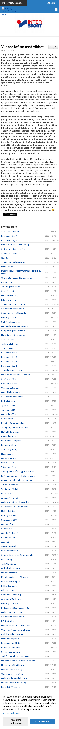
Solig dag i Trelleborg (11, 595)
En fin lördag (7, 559)
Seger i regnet (7, 291)
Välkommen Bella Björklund (13, 262)
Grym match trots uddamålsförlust (16, 278)
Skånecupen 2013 (9, 520)
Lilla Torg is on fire (9, 603)
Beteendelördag (8, 436)
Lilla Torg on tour (8, 300)
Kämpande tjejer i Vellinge (13, 331)
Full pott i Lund (8, 590)
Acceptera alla (42, 721)
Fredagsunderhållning (11, 643)
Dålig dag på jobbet (10, 639)
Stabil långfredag (9, 449)
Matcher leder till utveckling (13, 683)
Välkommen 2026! (9, 253)
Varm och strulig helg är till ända (15, 630)
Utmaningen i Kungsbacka (13, 335)
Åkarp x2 (5, 542)
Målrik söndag (7, 621)
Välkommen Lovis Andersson (14, 507)
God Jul (4, 258)
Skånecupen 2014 (9, 529)
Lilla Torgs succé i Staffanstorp (15, 245)
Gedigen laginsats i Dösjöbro (14, 326)
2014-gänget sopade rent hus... (15, 427)
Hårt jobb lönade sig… (11, 392)
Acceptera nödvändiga (16, 721)
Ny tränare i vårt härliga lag (13, 665)
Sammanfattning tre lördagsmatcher (17, 555)
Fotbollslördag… (8, 401)
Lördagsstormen (9, 515)
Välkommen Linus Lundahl (13, 304)
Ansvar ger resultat (9, 546)
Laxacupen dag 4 (9, 353)
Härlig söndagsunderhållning (14, 678)
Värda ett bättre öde (10, 388)
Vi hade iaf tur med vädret (22, 47)
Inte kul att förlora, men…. (12, 687)
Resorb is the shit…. (10, 383)
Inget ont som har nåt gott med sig (17, 480)
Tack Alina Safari (8, 564)
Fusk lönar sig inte (9, 551)
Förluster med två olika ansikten (15, 608)
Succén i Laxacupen (10, 231)
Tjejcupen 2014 (8, 410)
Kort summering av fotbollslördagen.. (18, 476)
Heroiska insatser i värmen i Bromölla (18, 661)
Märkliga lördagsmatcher (12, 423)
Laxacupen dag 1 (9, 366)
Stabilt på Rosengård (10, 322)
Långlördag (6, 282)
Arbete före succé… (10, 485)
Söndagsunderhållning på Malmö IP (17, 471)
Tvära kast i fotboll (9, 467)
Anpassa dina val (11, 713)
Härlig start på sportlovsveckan (15, 502)
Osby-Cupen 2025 (9, 458)
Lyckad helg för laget (10, 568)
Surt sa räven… (7, 348)
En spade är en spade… (11, 581)
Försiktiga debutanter (11, 647)
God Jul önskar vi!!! (9, 533)
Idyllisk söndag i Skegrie (12, 634)
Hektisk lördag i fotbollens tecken (16, 625)
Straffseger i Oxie (9, 379)
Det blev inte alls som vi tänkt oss (16, 375)
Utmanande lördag (9, 295)
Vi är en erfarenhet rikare (12, 397)
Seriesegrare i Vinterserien (13, 249)
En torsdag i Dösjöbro (11, 441)
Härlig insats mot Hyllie (11, 612)
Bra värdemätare (8, 537)
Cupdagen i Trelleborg (11, 599)
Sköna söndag (8, 419)
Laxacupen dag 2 (9, 236)
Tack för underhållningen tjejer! (15, 656)
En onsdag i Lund (9, 445)
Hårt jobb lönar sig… (10, 432)
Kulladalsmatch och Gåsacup (14, 577)
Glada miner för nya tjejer (12, 674)
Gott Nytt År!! (7, 524)
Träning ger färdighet (10, 489)
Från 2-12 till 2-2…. (9, 463)
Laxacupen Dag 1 (9, 240)
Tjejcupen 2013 (8, 405)
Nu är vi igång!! (7, 454)
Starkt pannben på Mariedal (13, 313)
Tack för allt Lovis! (9, 344)
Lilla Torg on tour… (9, 317)
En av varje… (6, 493)
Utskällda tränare (9, 511)
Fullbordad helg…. (9, 586)
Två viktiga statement (10, 287)
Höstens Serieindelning (11, 669)
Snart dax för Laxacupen (12, 370)
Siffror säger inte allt (10, 652)
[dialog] (29, 709)
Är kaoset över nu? (9, 498)
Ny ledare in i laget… (10, 573)
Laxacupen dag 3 (9, 357)
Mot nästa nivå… (8, 267)
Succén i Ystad (8, 339)
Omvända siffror (8, 414)
